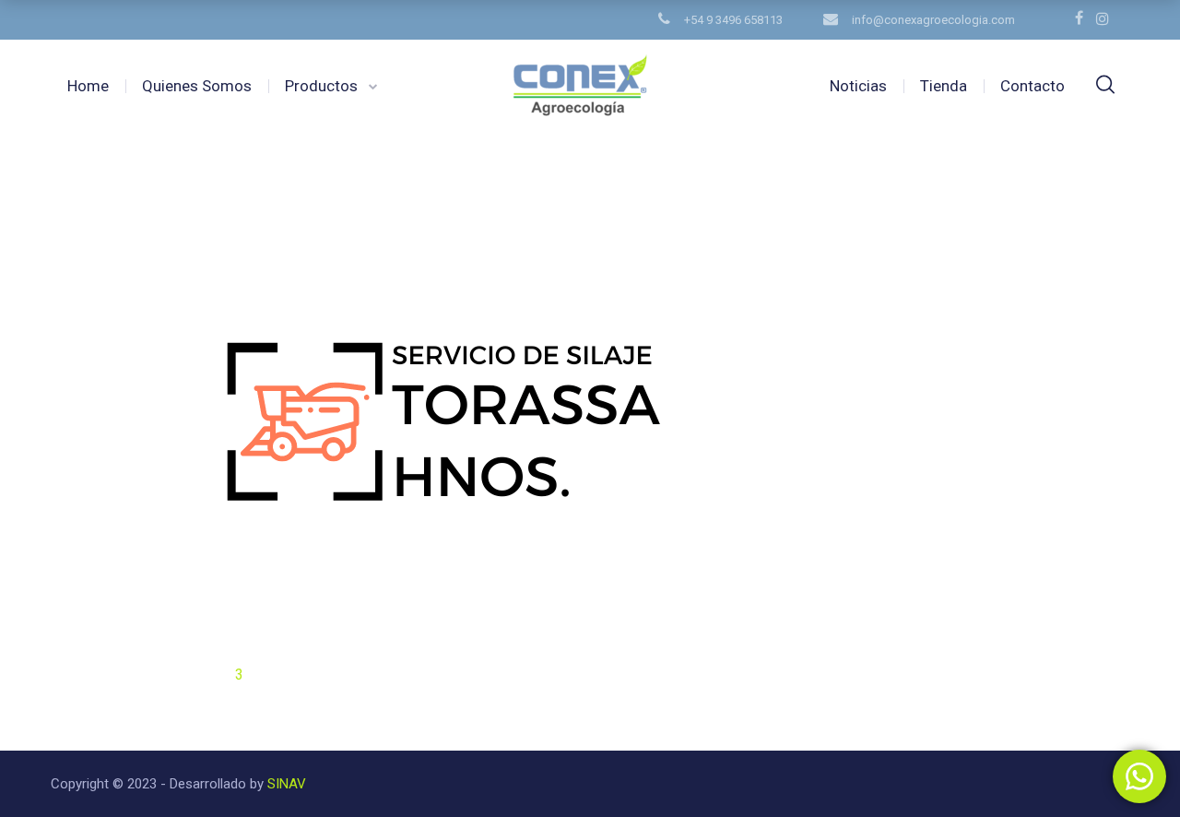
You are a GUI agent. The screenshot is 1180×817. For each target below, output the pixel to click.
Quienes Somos (197, 86)
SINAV (285, 784)
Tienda (943, 86)
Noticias (858, 86)
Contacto (1032, 86)
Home (88, 86)
